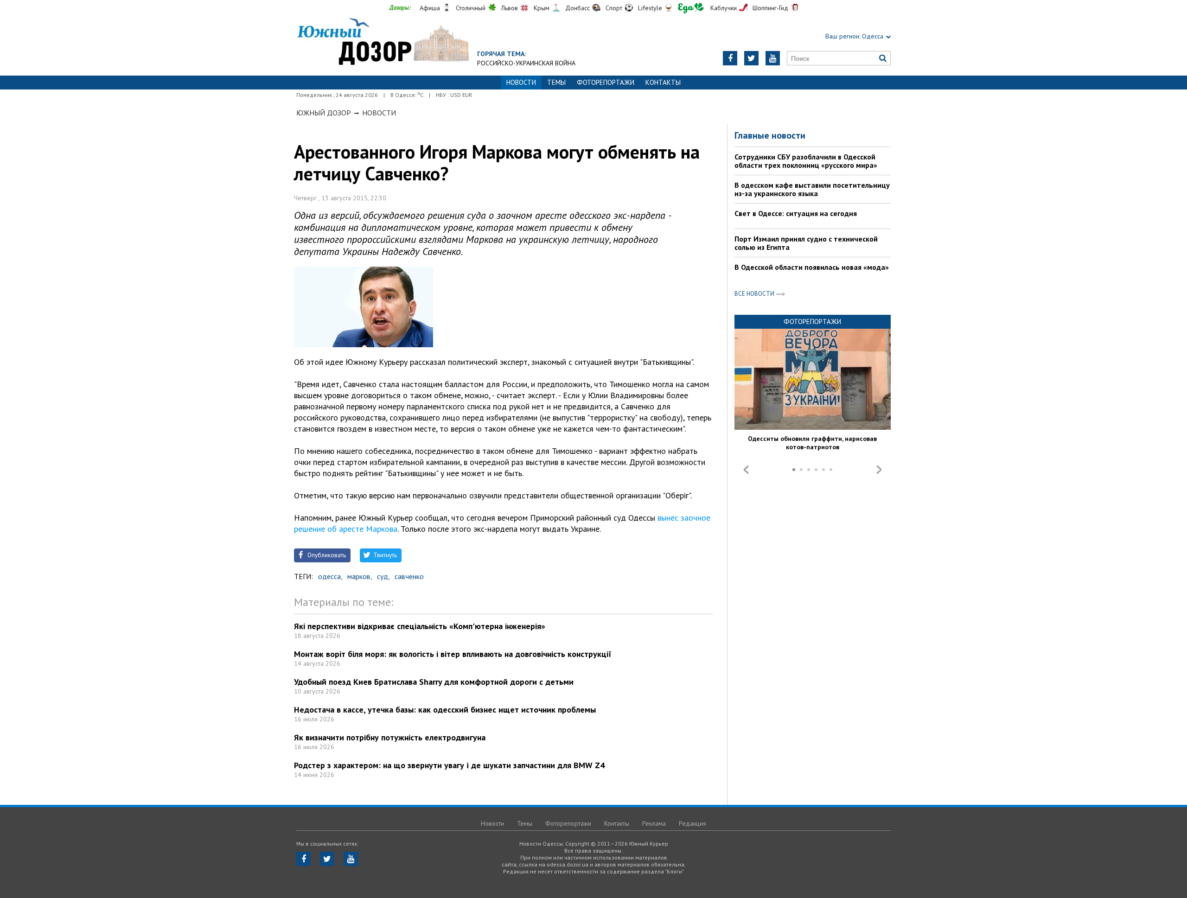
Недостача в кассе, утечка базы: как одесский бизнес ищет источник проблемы (445, 709)
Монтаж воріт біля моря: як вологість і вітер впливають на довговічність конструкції (453, 654)
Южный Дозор (323, 112)
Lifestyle (650, 8)
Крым (541, 8)
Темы (556, 82)
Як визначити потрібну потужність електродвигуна (389, 737)
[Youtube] (773, 58)
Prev (746, 469)
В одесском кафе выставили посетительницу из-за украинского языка (812, 189)
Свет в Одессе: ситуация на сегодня (795, 213)
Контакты (663, 82)
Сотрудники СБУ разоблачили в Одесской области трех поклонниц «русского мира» (805, 161)
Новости (379, 112)
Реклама (654, 823)
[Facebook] (730, 58)
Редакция (692, 823)
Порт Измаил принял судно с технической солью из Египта (806, 243)
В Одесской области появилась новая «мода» (811, 267)
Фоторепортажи (605, 82)
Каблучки (723, 8)
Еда (691, 8)
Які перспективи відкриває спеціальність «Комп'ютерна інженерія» (419, 626)
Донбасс (577, 8)
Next (879, 469)
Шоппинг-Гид (770, 8)
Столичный (470, 8)
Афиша (430, 8)
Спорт (614, 8)
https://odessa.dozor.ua (382, 42)
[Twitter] (751, 58)
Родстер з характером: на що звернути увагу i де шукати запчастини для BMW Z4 (449, 765)
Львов (509, 8)
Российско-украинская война (526, 63)
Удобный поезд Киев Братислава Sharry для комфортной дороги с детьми (434, 681)
